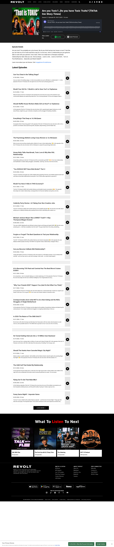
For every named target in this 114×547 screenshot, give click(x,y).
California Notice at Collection (73, 499)
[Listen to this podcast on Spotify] (58, 37)
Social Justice (46, 2)
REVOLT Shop (94, 474)
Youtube (101, 2)
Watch (34, 2)
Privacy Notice (55, 499)
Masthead (76, 470)
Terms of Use (48, 499)
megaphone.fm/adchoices (43, 62)
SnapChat (94, 2)
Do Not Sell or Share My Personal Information (81, 544)
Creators (67, 2)
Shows (29, 2)
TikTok (92, 2)
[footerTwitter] (63, 494)
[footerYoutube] (67, 494)
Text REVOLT (94, 472)
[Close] (111, 544)
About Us (76, 468)
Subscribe (74, 2)
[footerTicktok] (50, 494)
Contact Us (94, 470)
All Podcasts (58, 470)
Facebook (97, 2)
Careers (76, 476)
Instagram (90, 2)
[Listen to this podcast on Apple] (73, 37)
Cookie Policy (63, 499)
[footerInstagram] (46, 494)
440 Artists (58, 478)
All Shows (57, 468)
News (61, 2)
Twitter (99, 2)
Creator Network (59, 476)
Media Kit (76, 474)
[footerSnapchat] (55, 494)
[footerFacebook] (59, 494)
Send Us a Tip (77, 472)
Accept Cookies (101, 544)
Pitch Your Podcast (60, 474)
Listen (39, 2)
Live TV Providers (59, 472)
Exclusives (55, 2)
